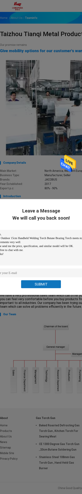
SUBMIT (41, 284)
